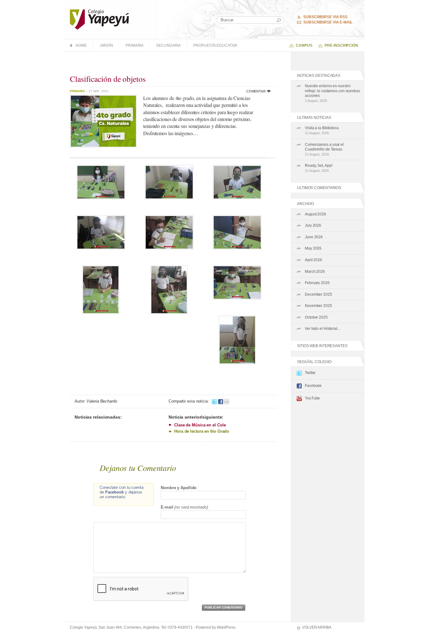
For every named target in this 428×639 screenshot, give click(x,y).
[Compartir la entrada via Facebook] (220, 401)
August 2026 (315, 214)
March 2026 (315, 271)
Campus (304, 45)
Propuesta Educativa (215, 45)
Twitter (310, 373)
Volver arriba (316, 627)
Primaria (135, 45)
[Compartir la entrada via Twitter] (214, 401)
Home (81, 45)
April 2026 (313, 260)
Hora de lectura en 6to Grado (201, 431)
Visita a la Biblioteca (322, 130)
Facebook (313, 385)
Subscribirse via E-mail (327, 22)
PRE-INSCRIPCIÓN (341, 45)
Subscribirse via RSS (325, 17)
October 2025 (316, 317)
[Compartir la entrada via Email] (226, 401)
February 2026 (317, 283)
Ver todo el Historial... (322, 328)
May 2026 (313, 248)
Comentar (256, 91)
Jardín (106, 45)
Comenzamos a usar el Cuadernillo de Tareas (324, 149)
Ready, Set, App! (318, 167)
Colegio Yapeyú (99, 19)
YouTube (312, 398)
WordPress (226, 627)
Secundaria (168, 45)
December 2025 (318, 294)
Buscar (279, 20)
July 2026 (313, 225)
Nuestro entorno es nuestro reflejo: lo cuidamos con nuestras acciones (332, 93)
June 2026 (314, 237)
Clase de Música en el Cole (200, 425)
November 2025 (318, 306)
